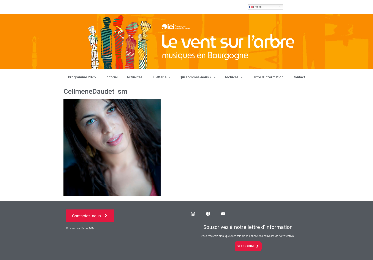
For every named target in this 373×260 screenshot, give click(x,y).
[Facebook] (208, 213)
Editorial (111, 77)
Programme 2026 (82, 77)
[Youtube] (223, 213)
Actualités (134, 77)
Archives (232, 77)
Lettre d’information (267, 77)
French (257, 6)
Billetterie (159, 77)
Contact (298, 77)
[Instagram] (193, 213)
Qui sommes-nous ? (196, 77)
